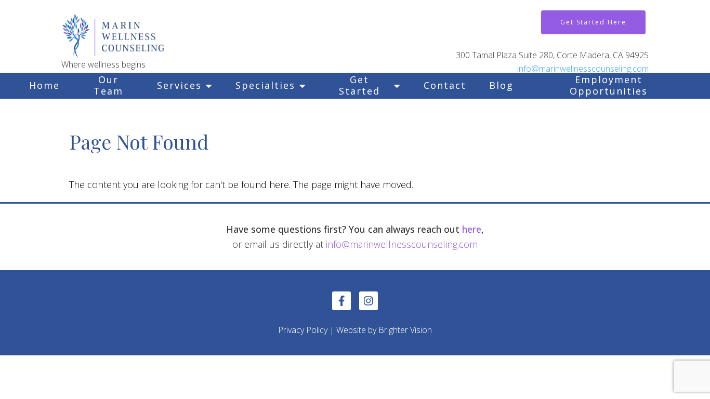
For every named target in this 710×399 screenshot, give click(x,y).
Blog (501, 85)
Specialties (265, 85)
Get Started (359, 85)
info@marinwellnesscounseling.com (583, 68)
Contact (445, 85)
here (471, 229)
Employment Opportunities (609, 85)
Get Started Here (593, 22)
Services (179, 85)
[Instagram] (368, 300)
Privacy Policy (302, 330)
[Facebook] (341, 300)
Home (44, 85)
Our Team (108, 85)
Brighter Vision (405, 330)
